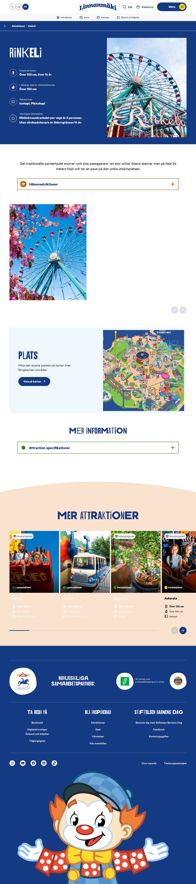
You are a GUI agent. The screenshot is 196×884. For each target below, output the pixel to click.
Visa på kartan (32, 381)
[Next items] (183, 310)
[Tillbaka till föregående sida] (5, 26)
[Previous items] (174, 310)
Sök (130, 7)
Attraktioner (18, 26)
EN (19, 6)
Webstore (147, 7)
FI (12, 6)
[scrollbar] (84, 630)
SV (25, 6)
